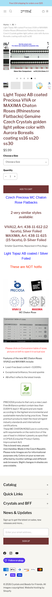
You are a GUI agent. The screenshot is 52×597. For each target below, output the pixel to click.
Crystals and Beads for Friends (26, 584)
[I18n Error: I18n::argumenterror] (32, 85)
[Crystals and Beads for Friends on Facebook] (6, 553)
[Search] (10, 11)
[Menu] (5, 11)
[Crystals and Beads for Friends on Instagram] (12, 553)
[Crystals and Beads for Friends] (26, 11)
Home (6, 24)
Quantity (8, 170)
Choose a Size (10, 155)
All (13, 24)
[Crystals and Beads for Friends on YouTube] (19, 553)
